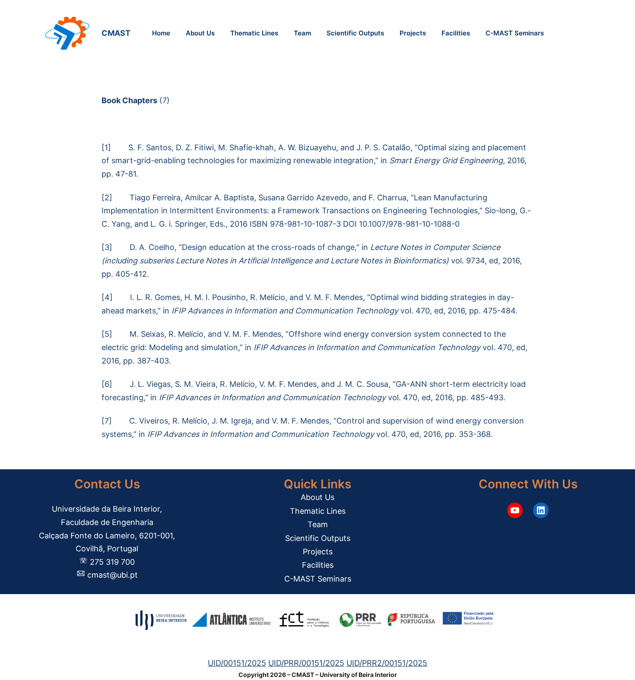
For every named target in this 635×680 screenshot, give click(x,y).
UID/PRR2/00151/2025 (386, 662)
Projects (318, 551)
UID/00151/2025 (237, 662)
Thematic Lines (318, 511)
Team (318, 524)
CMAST (118, 33)
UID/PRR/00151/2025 (306, 662)
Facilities (317, 564)
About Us (317, 497)
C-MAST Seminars (317, 578)
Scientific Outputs (317, 538)
